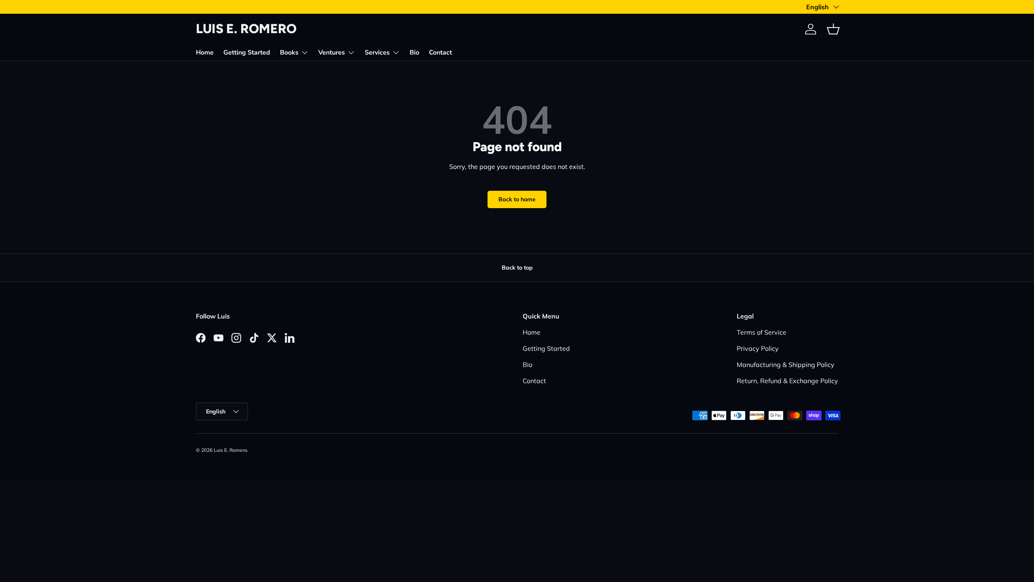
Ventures (331, 52)
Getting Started (246, 52)
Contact (440, 52)
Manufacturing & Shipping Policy (785, 365)
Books (289, 52)
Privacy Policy (758, 348)
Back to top (517, 267)
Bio (414, 52)
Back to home (517, 199)
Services (377, 52)
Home (205, 52)
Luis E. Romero (230, 450)
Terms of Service (761, 332)
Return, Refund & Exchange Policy (787, 381)
